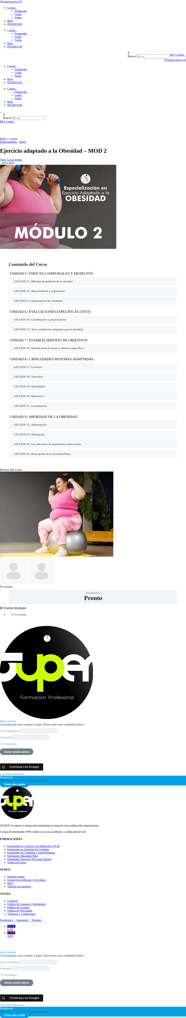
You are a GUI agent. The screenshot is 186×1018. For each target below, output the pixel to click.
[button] (149, 53)
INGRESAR (14, 24)
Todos (18, 17)
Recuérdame (10, 743)
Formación (21, 11)
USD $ (11, 928)
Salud (22, 141)
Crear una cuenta (14, 783)
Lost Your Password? (12, 773)
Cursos (11, 7)
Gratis (18, 14)
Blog (10, 20)
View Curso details (11, 159)
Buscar (132, 56)
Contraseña (5, 737)
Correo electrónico (9, 731)
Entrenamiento (8, 141)
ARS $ (11, 934)
